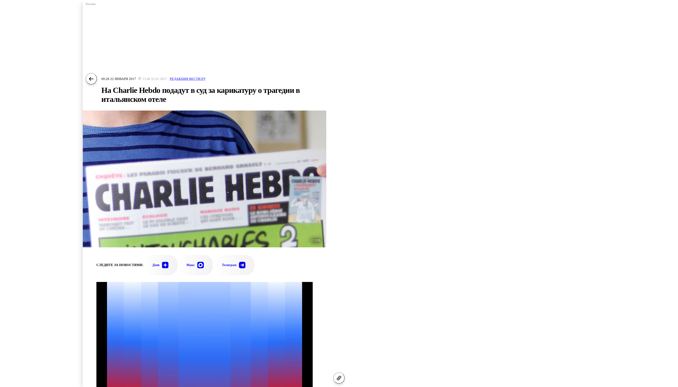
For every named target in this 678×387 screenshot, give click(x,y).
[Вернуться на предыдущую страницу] (91, 78)
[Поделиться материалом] (339, 378)
